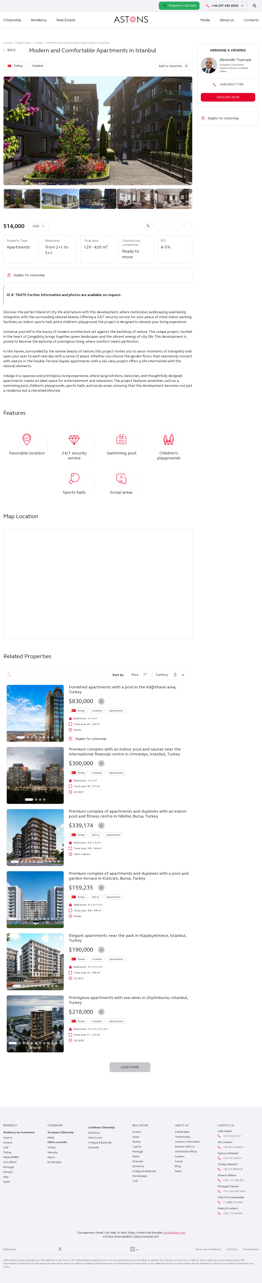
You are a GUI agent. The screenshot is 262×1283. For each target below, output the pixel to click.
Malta (135, 1156)
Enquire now (228, 97)
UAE (6, 1147)
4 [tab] (36, 737)
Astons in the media (187, 1141)
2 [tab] (28, 737)
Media (205, 20)
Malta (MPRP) (11, 1157)
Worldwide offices (186, 1151)
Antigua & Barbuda (100, 1142)
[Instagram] (32, 1249)
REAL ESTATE (140, 1125)
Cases (179, 1161)
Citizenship (12, 20)
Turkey (39, 43)
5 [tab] (40, 737)
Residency (39, 20)
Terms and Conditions (208, 1249)
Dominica (94, 1132)
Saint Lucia (95, 1137)
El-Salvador (54, 1162)
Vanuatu (52, 1152)
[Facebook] (41, 1249)
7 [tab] (48, 737)
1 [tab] (21, 737)
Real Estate (65, 20)
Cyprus (7, 1137)
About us (227, 20)
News (178, 1171)
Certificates (182, 1132)
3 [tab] (32, 737)
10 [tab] (54, 861)
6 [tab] (44, 737)
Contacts (251, 20)
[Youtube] (69, 1249)
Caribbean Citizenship (101, 1127)
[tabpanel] (35, 713)
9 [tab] (50, 861)
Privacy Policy (251, 1249)
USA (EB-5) (10, 1162)
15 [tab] (39, 1048)
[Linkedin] (23, 1249)
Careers (180, 1156)
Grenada (93, 1147)
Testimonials (183, 1137)
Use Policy (232, 1249)
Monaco (8, 1172)
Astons (8, 43)
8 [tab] (52, 737)
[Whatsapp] (7, 5)
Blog (178, 1166)
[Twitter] (60, 1249)
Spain (6, 1181)
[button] (148, 226)
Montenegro (140, 1176)
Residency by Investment (18, 1132)
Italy (6, 1177)
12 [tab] (60, 919)
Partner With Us (185, 1146)
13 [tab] (35, 924)
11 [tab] (58, 861)
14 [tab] (35, 1048)
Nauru (51, 1157)
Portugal (8, 1167)
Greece (7, 1142)
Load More (130, 1067)
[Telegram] (16, 5)
